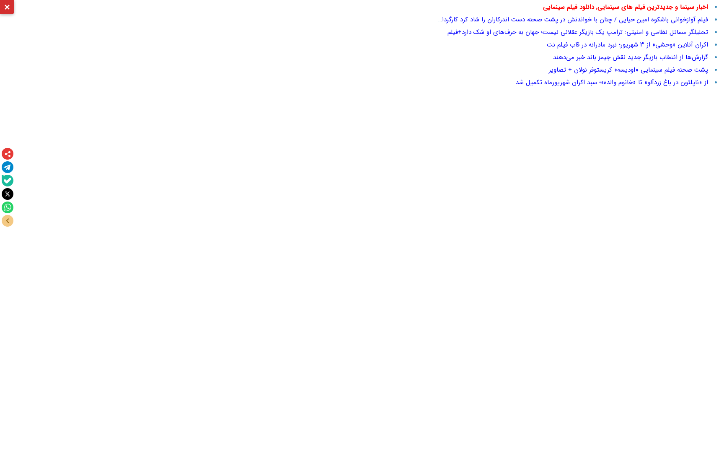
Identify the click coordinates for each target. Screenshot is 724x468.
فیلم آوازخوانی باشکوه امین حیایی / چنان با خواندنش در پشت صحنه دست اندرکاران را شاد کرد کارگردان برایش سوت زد (552, 20)
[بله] (7, 180)
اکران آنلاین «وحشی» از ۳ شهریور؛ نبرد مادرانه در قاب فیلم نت (627, 45)
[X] (7, 194)
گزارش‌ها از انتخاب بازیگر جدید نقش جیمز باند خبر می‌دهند (630, 57)
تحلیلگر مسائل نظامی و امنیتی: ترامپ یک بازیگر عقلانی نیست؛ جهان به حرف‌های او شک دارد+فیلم (577, 32)
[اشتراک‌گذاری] (7, 153)
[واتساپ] (7, 207)
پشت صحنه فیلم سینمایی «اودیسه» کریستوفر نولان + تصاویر (628, 70)
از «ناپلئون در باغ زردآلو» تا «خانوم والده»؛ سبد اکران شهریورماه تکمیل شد (612, 83)
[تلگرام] (7, 167)
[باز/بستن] (7, 221)
